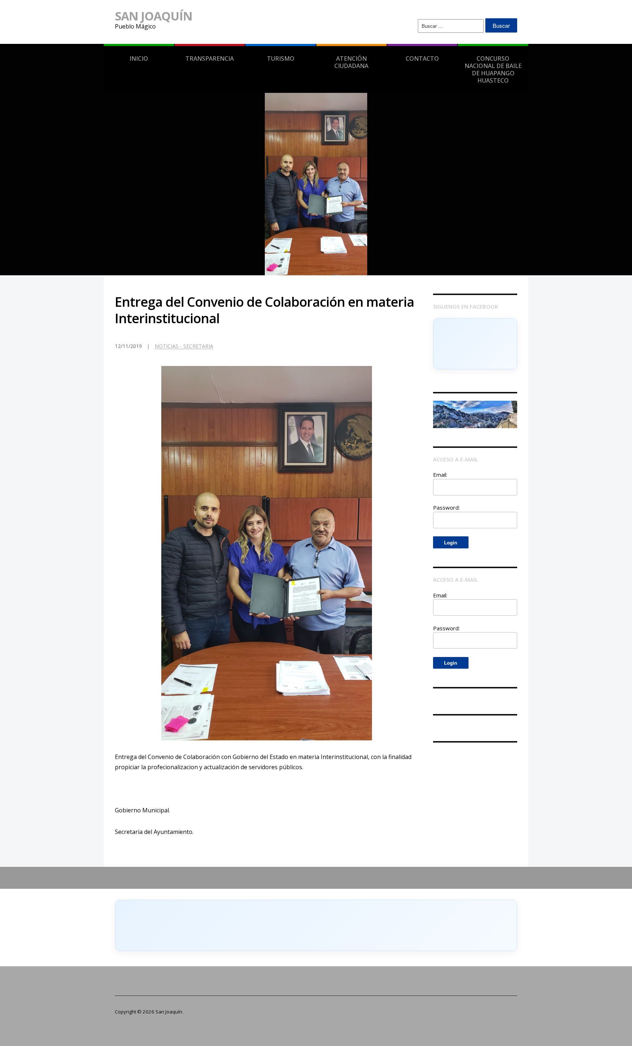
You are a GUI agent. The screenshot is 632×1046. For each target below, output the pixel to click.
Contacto (422, 58)
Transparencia (209, 58)
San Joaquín (153, 16)
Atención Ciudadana (351, 62)
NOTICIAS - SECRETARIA (184, 346)
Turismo (280, 58)
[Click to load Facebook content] (475, 343)
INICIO (138, 58)
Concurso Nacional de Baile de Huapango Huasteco (493, 69)
